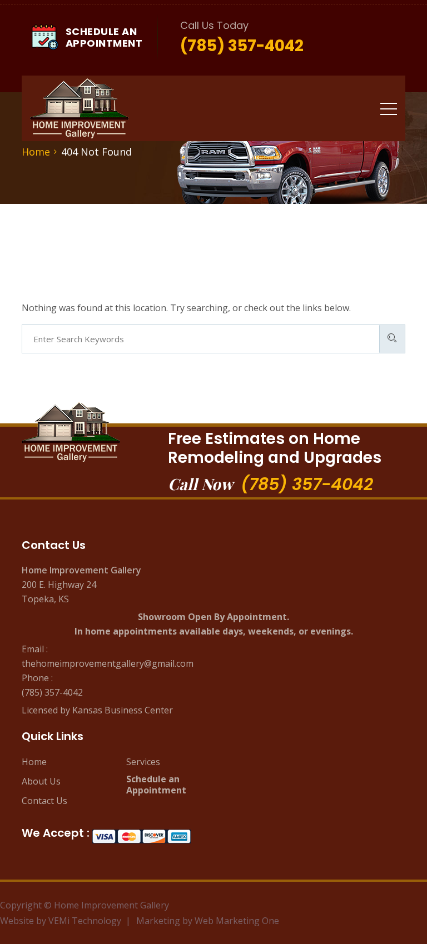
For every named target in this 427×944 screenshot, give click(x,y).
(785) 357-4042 (307, 484)
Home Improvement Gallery (111, 905)
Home (34, 762)
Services (143, 762)
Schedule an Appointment (156, 784)
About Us (41, 781)
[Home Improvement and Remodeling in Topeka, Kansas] (79, 108)
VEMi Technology (84, 921)
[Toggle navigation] (388, 108)
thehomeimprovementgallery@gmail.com (107, 663)
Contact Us (44, 801)
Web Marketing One (237, 921)
